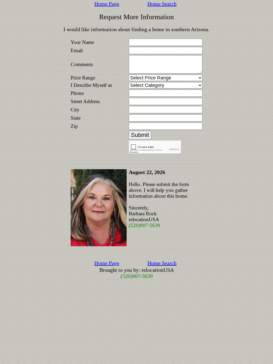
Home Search (161, 4)
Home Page (106, 4)
